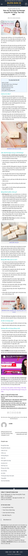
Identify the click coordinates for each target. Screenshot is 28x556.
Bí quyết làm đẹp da (5, 448)
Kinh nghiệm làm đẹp (6, 460)
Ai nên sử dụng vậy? (6, 89)
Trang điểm (3, 478)
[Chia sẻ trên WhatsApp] (8, 413)
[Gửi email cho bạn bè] (15, 413)
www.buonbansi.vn (10, 406)
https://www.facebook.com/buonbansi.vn (17, 408)
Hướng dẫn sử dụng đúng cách (8, 90)
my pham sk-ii (4, 463)
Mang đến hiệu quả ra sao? (7, 87)
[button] (2, 4)
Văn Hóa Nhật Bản (5, 480)
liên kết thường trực (14, 418)
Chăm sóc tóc (4, 450)
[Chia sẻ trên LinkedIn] (20, 413)
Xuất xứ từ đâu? (5, 82)
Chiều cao (3, 453)
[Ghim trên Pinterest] (17, 413)
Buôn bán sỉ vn (4, 525)
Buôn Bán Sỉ (14, 3)
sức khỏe (18, 8)
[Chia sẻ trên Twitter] (13, 413)
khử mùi (14, 156)
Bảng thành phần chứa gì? (7, 85)
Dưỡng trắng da (4, 455)
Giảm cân (3, 458)
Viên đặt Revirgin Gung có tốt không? (10, 84)
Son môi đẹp (4, 470)
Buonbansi (11, 73)
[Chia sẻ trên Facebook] (10, 413)
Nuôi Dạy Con (4, 465)
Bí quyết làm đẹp (11, 8)
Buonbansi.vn (7, 519)
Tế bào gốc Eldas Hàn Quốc (7, 475)
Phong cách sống (5, 468)
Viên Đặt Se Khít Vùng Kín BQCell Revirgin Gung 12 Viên (13, 389)
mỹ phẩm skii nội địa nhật (9, 526)
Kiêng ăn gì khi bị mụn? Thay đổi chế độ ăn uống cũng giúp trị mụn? (6, 433)
